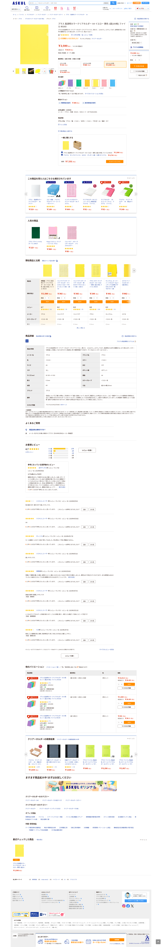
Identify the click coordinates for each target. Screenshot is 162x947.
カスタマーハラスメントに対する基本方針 (52, 900)
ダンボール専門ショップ (42, 925)
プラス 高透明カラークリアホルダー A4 (77, 14)
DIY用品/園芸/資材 (57, 830)
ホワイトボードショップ (79, 923)
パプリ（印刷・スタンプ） (102, 896)
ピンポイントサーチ (45, 927)
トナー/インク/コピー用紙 (54, 817)
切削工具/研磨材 (75, 827)
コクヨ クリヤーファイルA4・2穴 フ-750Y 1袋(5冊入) (128, 283)
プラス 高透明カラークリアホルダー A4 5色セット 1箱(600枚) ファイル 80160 (53, 678)
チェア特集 (110, 923)
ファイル (21, 14)
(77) (49, 683)
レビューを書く (88, 35)
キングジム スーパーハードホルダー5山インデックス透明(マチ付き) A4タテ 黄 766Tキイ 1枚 (112, 284)
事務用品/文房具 (30, 817)
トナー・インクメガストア (30, 923)
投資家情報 (44, 896)
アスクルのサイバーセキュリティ (49, 902)
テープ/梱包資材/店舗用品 (33, 827)
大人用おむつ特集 (96, 925)
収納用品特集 (106, 925)
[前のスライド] (13, 71)
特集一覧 (54, 927)
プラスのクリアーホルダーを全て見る (34, 18)
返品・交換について (17, 900)
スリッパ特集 (23, 925)
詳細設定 (106, 3)
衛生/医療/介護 (45, 819)
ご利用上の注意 (73, 902)
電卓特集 (40, 923)
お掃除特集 (141, 923)
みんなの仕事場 (100, 898)
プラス (20, 18)
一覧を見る (39, 839)
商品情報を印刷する (143, 18)
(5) (66, 309)
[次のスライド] (55, 71)
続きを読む (62, 487)
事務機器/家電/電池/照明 (93, 817)
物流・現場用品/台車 (50, 827)
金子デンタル (43, 468)
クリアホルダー (31, 14)
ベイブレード (56, 879)
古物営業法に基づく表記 (75, 904)
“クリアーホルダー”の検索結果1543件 (68, 739)
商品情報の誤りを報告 (42, 336)
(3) (115, 309)
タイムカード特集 (55, 923)
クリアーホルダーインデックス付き (49, 808)
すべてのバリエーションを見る (94, 93)
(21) (51, 309)
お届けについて (16, 896)
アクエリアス (73, 879)
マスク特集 (88, 925)
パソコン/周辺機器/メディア (74, 817)
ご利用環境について (74, 900)
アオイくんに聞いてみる (136, 900)
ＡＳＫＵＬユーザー (42, 501)
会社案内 (43, 894)
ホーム (14, 14)
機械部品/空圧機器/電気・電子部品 (124, 827)
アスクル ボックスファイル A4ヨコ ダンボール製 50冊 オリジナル (84, 155)
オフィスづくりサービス (32, 927)
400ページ (63, 404)
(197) (38, 767)
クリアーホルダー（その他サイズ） (52, 800)
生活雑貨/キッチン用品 (124, 817)
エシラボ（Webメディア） (102, 900)
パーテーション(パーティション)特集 (96, 923)
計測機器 (86, 827)
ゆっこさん (39, 536)
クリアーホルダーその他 (71, 808)
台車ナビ (61, 925)
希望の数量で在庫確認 (136, 26)
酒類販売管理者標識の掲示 (75, 906)
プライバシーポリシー (74, 898)
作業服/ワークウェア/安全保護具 (38, 830)
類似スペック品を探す (49, 260)
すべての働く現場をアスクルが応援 (74, 925)
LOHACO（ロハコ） (100, 894)
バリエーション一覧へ (52, 667)
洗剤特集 (16, 925)
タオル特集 (31, 925)
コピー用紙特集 (18, 923)
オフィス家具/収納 (109, 817)
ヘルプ (130, 3)
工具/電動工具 (63, 827)
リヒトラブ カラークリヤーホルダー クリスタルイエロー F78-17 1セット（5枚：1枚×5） (63, 284)
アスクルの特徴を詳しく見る (117, 943)
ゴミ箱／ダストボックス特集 (129, 923)
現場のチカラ (53, 925)
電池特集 (47, 923)
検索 (113, 3)
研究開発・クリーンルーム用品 (101, 827)
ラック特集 (117, 923)
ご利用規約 (71, 896)
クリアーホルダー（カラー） (56, 14)
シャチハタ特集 (116, 925)
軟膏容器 (34, 879)
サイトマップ (72, 894)
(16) (99, 309)
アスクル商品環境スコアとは (125, 341)
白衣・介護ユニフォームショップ (129, 925)
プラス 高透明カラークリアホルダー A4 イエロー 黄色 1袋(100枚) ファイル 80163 (19, 865)
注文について (16, 894)
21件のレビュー (30, 452)
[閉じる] (126, 933)
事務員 (38, 571)
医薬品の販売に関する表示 (75, 908)
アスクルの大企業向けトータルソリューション (107, 903)
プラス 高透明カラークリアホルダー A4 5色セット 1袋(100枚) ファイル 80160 (53, 697)
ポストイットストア (19, 927)
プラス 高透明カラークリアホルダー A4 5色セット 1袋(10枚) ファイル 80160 (53, 717)
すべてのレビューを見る (106, 649)
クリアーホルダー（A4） (32, 800)
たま (37, 630)
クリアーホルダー (42, 14)
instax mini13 (44, 879)
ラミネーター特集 (66, 923)
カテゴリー (15, 9)
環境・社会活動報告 (46, 898)
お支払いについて (17, 898)
